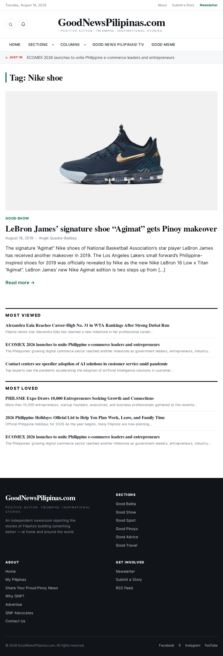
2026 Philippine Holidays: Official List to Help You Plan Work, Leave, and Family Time (85, 417)
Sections (38, 44)
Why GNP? (14, 596)
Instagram (192, 645)
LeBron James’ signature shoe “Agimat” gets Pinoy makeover (111, 228)
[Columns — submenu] (85, 44)
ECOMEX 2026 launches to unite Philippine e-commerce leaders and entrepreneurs (100, 57)
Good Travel (126, 545)
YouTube (211, 645)
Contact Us (15, 621)
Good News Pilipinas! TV (118, 44)
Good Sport (126, 520)
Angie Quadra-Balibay (58, 238)
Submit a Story (183, 5)
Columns (70, 44)
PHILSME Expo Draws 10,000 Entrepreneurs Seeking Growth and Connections (79, 398)
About (162, 5)
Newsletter (209, 5)
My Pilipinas (15, 579)
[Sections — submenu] (53, 44)
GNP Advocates (19, 613)
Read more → (20, 282)
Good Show (17, 218)
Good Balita (126, 504)
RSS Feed (124, 588)
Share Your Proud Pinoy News (31, 588)
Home (15, 44)
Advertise (13, 604)
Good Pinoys (127, 529)
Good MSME (163, 44)
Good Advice (127, 537)
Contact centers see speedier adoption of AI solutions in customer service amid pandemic (86, 363)
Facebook (166, 645)
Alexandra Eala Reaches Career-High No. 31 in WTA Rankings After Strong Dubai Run (87, 325)
